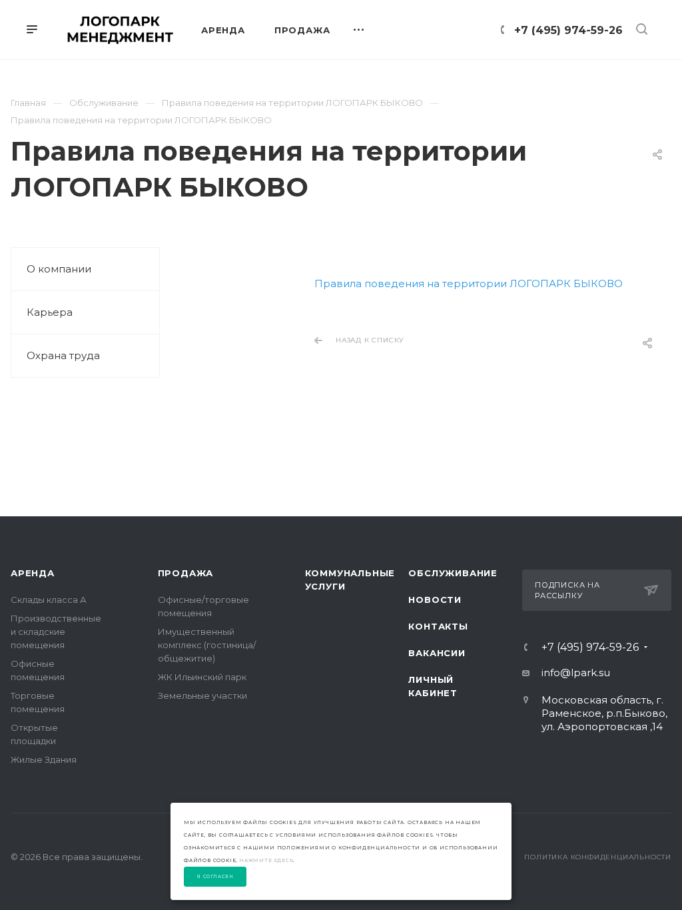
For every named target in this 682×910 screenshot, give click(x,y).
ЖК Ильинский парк (202, 677)
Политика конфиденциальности (597, 857)
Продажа (186, 573)
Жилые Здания (44, 759)
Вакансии (436, 653)
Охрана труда (63, 355)
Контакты (438, 626)
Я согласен (215, 876)
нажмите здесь (266, 860)
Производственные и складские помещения (56, 631)
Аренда (33, 573)
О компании (59, 268)
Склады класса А (49, 599)
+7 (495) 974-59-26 (568, 30)
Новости (435, 599)
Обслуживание (453, 573)
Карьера (50, 312)
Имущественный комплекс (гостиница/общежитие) (207, 645)
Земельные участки (202, 695)
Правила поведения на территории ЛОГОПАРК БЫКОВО (468, 283)
